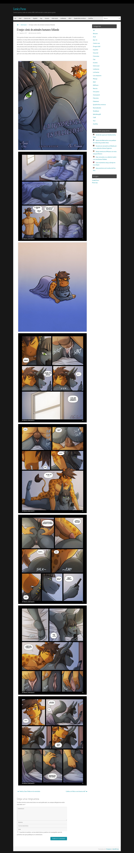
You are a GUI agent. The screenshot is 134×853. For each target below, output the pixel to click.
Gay (94, 59)
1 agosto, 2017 (23, 33)
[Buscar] (119, 18)
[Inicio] (18, 25)
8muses (95, 33)
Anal (94, 37)
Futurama (96, 56)
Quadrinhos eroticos (99, 105)
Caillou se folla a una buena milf (76, 791)
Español (95, 50)
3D (94, 30)
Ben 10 (95, 40)
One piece (96, 92)
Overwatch (96, 95)
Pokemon (96, 101)
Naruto (95, 88)
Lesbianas (96, 69)
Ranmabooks (97, 108)
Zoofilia (39, 33)
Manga (95, 79)
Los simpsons (97, 75)
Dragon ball (96, 46)
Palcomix (96, 98)
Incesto (95, 63)
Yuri (94, 121)
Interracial (24, 25)
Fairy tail (95, 53)
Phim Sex (95, 183)
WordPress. (115, 849)
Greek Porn (95, 180)
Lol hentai (96, 72)
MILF (94, 82)
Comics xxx (96, 43)
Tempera (108, 849)
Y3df (94, 117)
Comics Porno (19, 9)
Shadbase (96, 111)
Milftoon (95, 85)
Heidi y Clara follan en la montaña (29, 791)
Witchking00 (97, 114)
